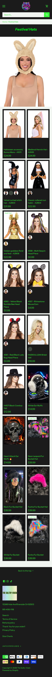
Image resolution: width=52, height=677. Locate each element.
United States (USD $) (10, 646)
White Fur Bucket (11, 555)
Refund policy (8, 622)
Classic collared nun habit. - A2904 (37, 201)
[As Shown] (30, 237)
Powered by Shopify (10, 670)
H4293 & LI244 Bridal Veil (37, 356)
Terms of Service (9, 619)
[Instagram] (8, 581)
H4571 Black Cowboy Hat (13, 406)
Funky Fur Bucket (36, 555)
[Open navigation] (3, 6)
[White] (30, 349)
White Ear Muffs (35, 405)
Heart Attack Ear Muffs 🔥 (11, 457)
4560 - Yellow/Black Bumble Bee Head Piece (13, 304)
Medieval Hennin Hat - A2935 (38, 150)
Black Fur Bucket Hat (13, 507)
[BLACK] (6, 193)
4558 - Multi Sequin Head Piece (36, 252)
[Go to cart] (46, 6)
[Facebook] (4, 581)
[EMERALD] (11, 193)
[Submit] (47, 14)
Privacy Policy (8, 630)
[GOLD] (6, 244)
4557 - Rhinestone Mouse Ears (36, 302)
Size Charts (7, 636)
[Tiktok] (11, 581)
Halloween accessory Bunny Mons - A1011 (13, 150)
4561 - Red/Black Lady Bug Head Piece (14, 356)
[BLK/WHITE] (30, 193)
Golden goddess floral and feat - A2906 (13, 252)
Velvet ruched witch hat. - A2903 (13, 201)
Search (5, 615)
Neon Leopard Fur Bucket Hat (36, 457)
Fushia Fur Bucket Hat (38, 507)
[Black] (30, 291)
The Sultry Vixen (23, 668)
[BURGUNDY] (16, 193)
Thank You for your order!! (13, 626)
